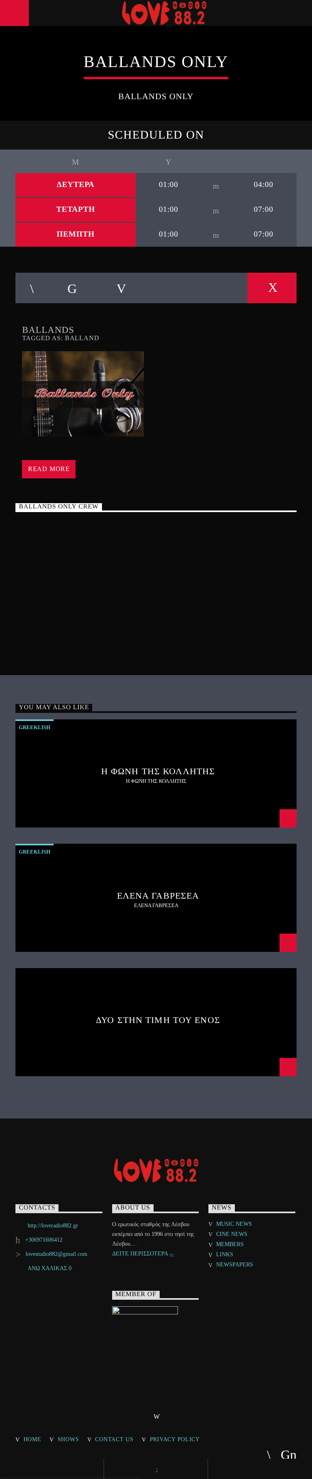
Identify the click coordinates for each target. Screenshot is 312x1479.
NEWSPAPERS (234, 1265)
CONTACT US (114, 1439)
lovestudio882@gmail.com (56, 1254)
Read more (49, 468)
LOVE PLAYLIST (158, 560)
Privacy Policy (175, 1439)
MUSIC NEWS (234, 1224)
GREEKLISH (34, 727)
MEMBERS (230, 1244)
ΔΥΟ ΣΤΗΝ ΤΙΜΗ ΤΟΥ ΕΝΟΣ (158, 1020)
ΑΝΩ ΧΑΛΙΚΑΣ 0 (50, 1268)
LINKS (224, 1254)
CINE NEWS (231, 1234)
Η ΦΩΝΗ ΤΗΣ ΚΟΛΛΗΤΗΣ (158, 771)
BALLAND (82, 337)
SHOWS (68, 1439)
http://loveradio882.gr (53, 1226)
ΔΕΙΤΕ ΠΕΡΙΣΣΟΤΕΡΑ (140, 1254)
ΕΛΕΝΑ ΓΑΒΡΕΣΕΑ (158, 895)
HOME (32, 1439)
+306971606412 (44, 1240)
